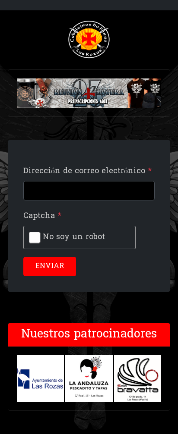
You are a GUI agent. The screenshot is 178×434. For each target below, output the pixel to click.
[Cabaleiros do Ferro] (89, 40)
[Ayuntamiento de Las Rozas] (40, 378)
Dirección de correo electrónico (87, 171)
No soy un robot (74, 237)
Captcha (42, 216)
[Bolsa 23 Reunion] (89, 93)
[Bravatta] (137, 378)
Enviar (49, 267)
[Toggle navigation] (11, 40)
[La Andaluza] (88, 378)
